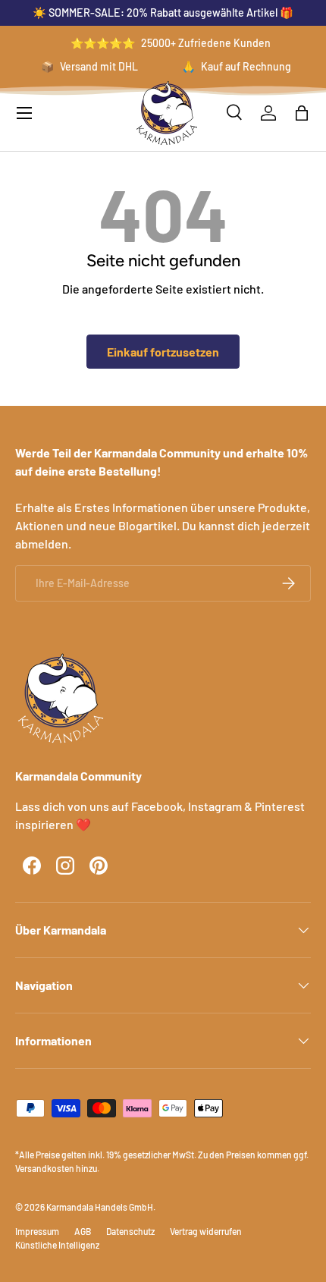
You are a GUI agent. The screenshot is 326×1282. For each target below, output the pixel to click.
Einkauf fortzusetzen (163, 351)
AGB (82, 1231)
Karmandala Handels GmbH (99, 1207)
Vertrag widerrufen (206, 1231)
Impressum (37, 1231)
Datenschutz (130, 1231)
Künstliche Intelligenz (57, 1245)
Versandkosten (44, 1168)
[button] (301, 113)
